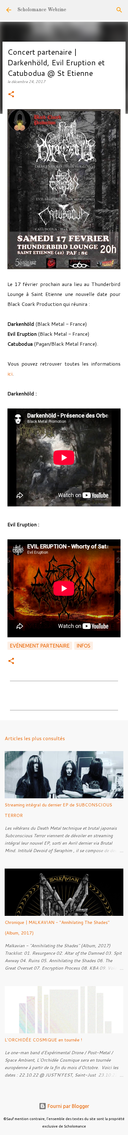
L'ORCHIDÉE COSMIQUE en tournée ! (43, 1040)
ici (9, 373)
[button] (11, 94)
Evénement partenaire (40, 645)
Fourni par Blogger (67, 1106)
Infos (83, 645)
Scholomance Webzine (41, 9)
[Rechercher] (119, 9)
